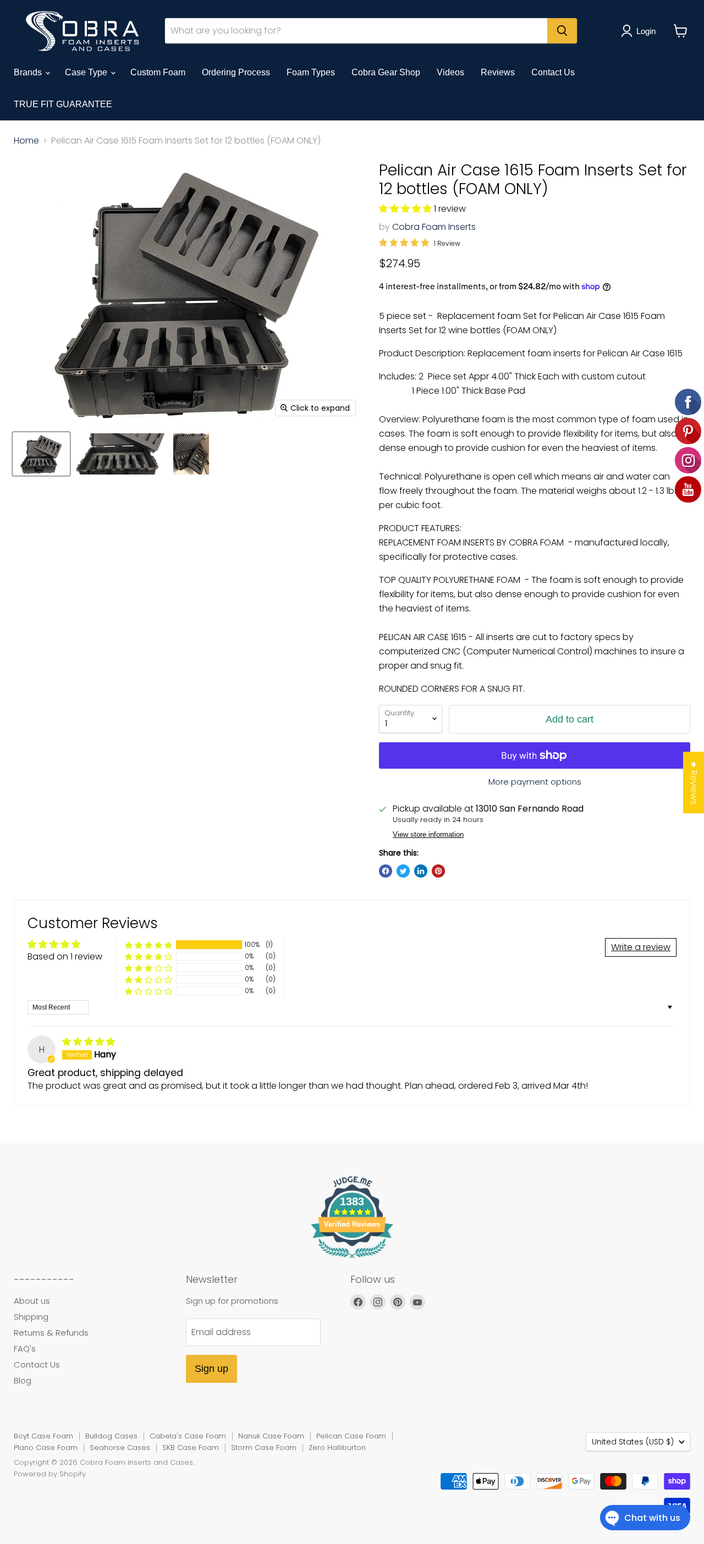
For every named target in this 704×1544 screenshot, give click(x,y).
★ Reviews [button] (694, 782)
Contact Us (553, 72)
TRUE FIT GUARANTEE (63, 104)
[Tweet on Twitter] (403, 871)
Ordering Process (236, 72)
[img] (88, 1041)
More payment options (534, 781)
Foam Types (311, 72)
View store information (428, 835)
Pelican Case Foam (351, 1436)
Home (26, 141)
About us (32, 1300)
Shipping (31, 1316)
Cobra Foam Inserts (434, 226)
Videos (450, 72)
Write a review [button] (640, 947)
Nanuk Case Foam (271, 1436)
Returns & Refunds (51, 1332)
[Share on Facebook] (385, 871)
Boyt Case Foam (43, 1436)
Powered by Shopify (50, 1474)
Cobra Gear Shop (385, 72)
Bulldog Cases (111, 1436)
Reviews (498, 72)
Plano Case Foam (46, 1447)
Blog (22, 1380)
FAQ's (25, 1348)
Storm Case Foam (263, 1447)
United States (633, 1441)
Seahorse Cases (120, 1447)
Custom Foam (157, 72)
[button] (406, 208)
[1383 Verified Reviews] (352, 1260)
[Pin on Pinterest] (438, 871)
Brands (29, 72)
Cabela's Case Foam (188, 1436)
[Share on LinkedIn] (420, 871)
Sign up (211, 1368)
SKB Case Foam (190, 1447)
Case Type (87, 72)
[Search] (562, 30)
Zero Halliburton (337, 1447)
